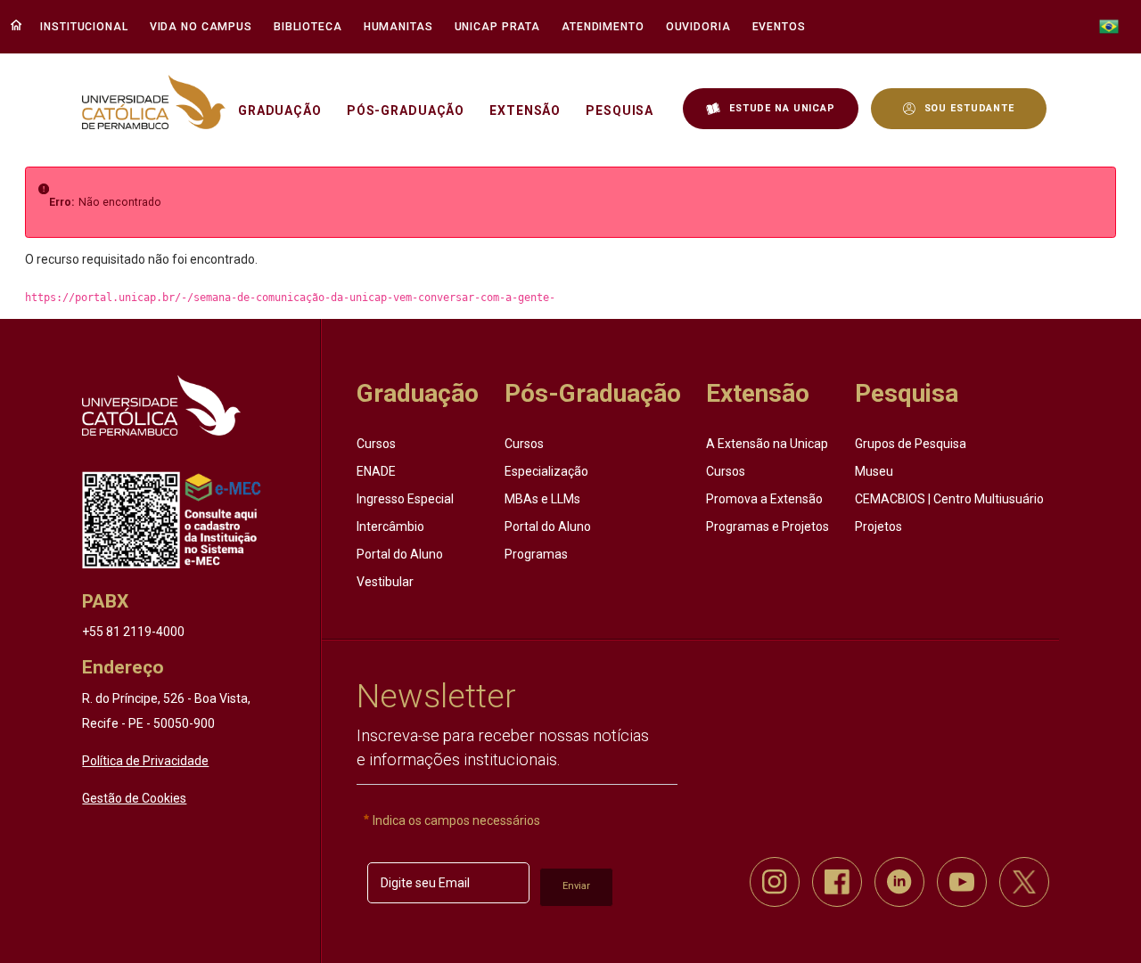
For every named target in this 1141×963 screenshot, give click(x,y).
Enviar (576, 886)
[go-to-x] (154, 102)
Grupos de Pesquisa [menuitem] (910, 444)
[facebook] (837, 882)
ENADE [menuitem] (376, 471)
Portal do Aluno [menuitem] (400, 554)
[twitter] (1024, 882)
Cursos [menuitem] (376, 444)
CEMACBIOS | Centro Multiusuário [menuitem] (949, 499)
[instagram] (775, 882)
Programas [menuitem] (536, 554)
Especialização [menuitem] (546, 471)
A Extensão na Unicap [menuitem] (767, 444)
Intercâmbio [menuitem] (390, 526)
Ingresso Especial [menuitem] (405, 499)
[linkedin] (899, 882)
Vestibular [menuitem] (385, 582)
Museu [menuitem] (874, 471)
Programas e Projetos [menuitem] (767, 526)
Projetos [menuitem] (878, 526)
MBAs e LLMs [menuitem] (542, 499)
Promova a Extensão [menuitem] (764, 499)
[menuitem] (86, 26)
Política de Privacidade (145, 761)
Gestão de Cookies (134, 798)
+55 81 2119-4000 (133, 631)
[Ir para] (161, 405)
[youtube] (962, 882)
